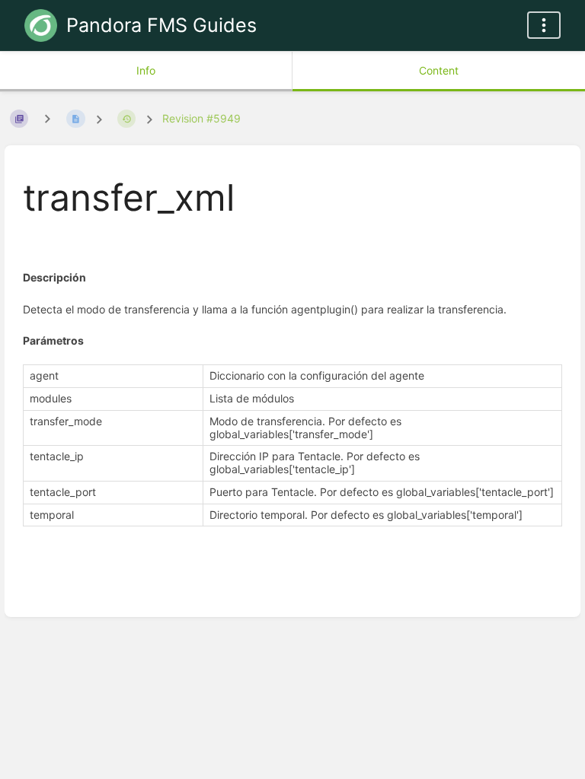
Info (145, 70)
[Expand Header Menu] (544, 25)
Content (439, 70)
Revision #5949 (201, 118)
